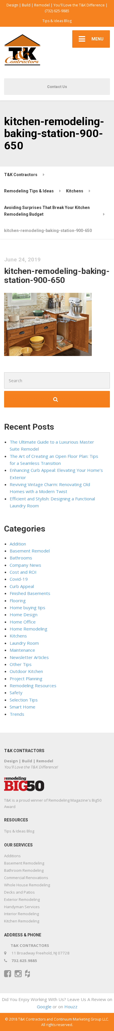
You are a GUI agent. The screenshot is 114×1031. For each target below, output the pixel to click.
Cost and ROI (23, 572)
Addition (18, 544)
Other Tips (21, 664)
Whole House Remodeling (27, 884)
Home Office (23, 622)
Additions (12, 855)
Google (44, 1006)
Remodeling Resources (33, 685)
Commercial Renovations (26, 877)
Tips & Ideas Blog (57, 20)
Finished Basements (30, 593)
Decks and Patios (19, 892)
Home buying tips (27, 607)
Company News (25, 565)
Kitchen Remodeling (21, 921)
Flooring (18, 600)
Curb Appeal (22, 586)
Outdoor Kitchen (26, 671)
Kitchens (18, 636)
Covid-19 (19, 579)
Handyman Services (22, 906)
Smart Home (22, 707)
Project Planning (26, 678)
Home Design (23, 614)
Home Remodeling (28, 629)
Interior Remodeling (21, 913)
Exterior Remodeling (22, 899)
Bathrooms (21, 558)
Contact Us (57, 86)
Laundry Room (24, 643)
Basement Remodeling (24, 863)
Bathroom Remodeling (24, 870)
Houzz (70, 1006)
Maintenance (22, 650)
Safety (16, 692)
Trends (17, 714)
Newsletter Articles (29, 657)
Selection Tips (24, 700)
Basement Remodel (30, 551)
